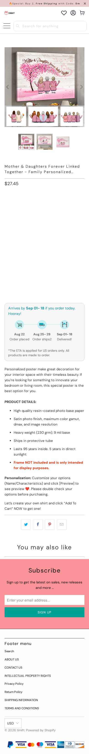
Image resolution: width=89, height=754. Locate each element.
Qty (7, 262)
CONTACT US (13, 667)
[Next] (81, 87)
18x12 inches (17, 225)
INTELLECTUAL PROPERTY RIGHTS (28, 676)
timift (20, 730)
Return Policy (13, 692)
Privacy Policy (14, 684)
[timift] (9, 13)
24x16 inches (44, 225)
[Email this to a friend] (62, 525)
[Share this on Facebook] (38, 525)
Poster (12, 204)
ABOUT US (12, 659)
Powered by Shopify (41, 730)
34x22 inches (17, 237)
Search (9, 651)
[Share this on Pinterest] (50, 525)
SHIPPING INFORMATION (21, 700)
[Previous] (8, 87)
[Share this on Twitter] (26, 525)
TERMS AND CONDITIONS (22, 708)
